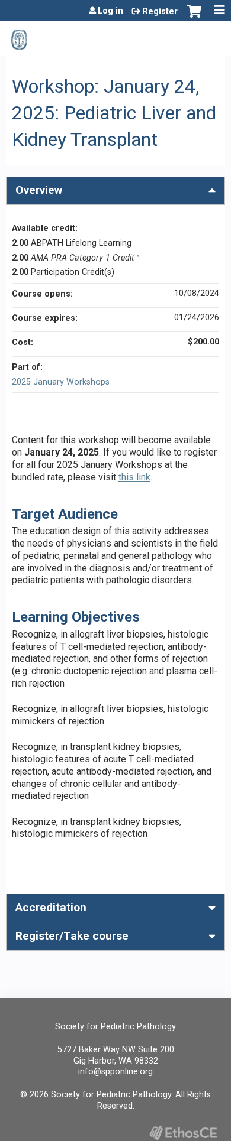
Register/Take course (72, 935)
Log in (110, 11)
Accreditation (50, 907)
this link (134, 477)
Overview (38, 190)
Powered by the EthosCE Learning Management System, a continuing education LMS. (183, 1132)
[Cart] (194, 17)
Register (160, 11)
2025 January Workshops (61, 382)
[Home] (19, 35)
